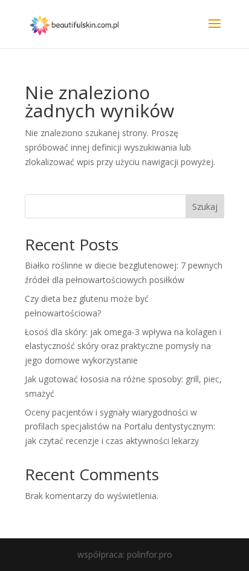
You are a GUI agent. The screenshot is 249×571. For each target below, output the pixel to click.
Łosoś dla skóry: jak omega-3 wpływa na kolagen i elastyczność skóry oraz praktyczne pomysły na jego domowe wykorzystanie (123, 346)
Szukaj (205, 206)
